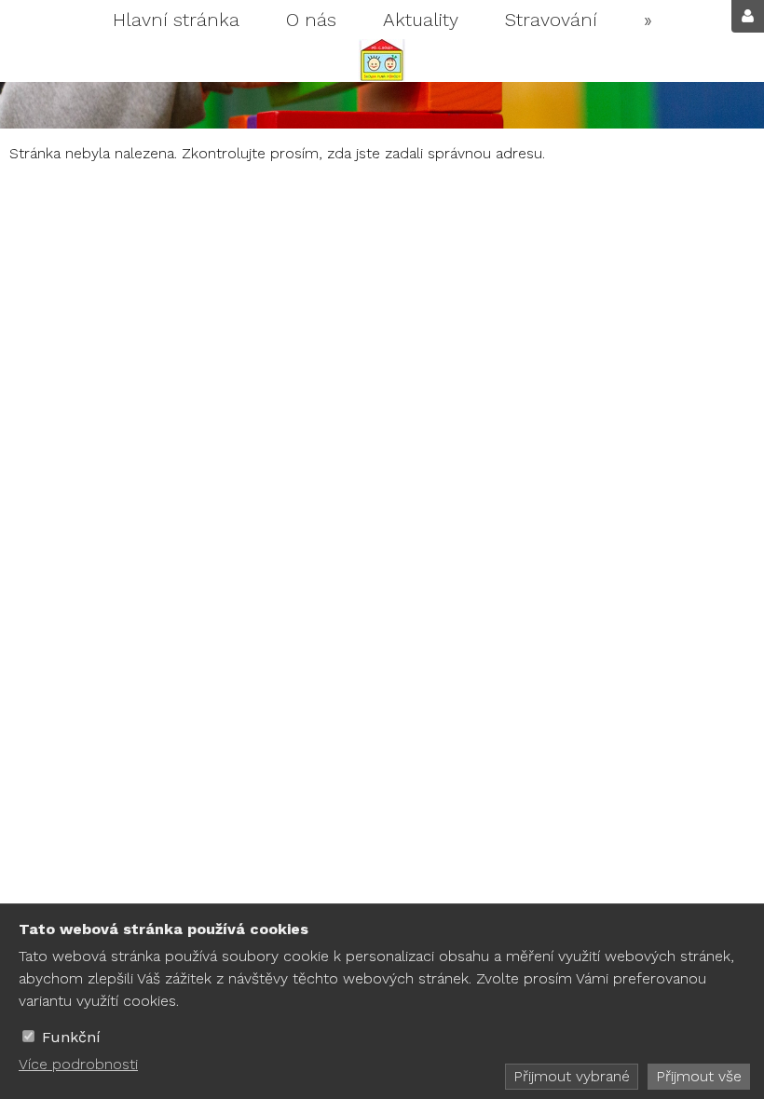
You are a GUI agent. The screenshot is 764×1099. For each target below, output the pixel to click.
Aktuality (420, 19)
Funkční (71, 1037)
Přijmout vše (699, 1076)
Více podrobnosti (78, 1064)
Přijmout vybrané (571, 1076)
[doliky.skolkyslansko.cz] (382, 60)
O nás (311, 19)
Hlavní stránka (176, 19)
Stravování (551, 19)
